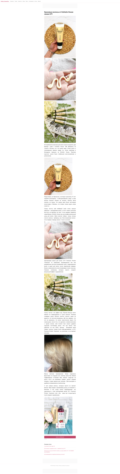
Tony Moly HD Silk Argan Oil (49, 446)
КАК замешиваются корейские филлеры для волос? (54, 454)
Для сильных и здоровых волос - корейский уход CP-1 (55, 448)
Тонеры (16, 1)
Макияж (39, 1)
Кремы (24, 1)
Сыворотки (20, 1)
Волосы (35, 1)
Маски (27, 1)
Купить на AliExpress (60, 437)
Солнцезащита (31, 1)
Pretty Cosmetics (5, 1)
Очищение (12, 1)
